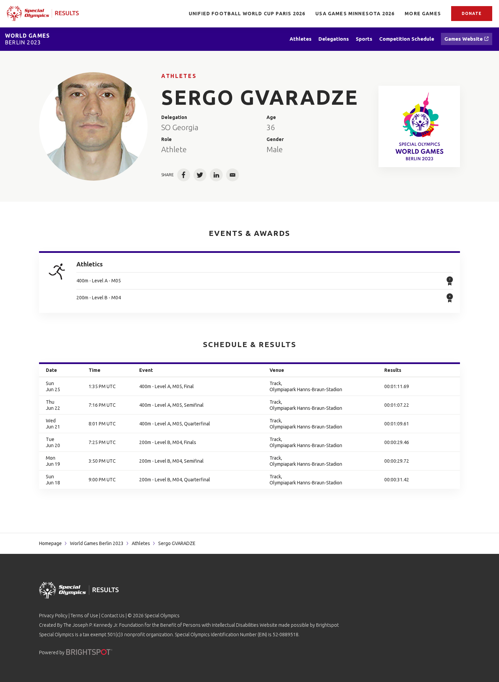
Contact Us (113, 615)
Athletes (179, 76)
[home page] (43, 13)
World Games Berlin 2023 (97, 543)
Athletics (89, 264)
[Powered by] (89, 652)
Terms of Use (84, 615)
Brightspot (327, 625)
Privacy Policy (53, 615)
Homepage (50, 543)
